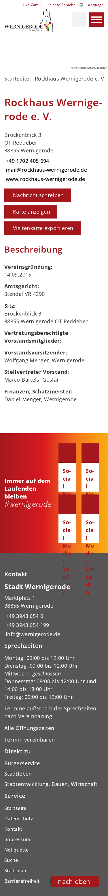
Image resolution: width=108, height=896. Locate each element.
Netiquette (16, 850)
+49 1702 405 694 (26, 160)
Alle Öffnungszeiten (29, 728)
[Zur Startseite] (29, 20)
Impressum (17, 839)
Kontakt (13, 829)
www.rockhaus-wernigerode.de (44, 179)
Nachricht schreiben (38, 195)
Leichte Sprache (61, 5)
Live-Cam (30, 5)
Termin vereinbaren (29, 739)
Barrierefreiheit (22, 881)
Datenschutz (18, 818)
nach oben (74, 881)
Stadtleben (18, 773)
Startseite (16, 78)
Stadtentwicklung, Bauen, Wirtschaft (51, 784)
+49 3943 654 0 (23, 616)
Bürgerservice (22, 763)
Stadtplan (15, 870)
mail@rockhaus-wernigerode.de (45, 169)
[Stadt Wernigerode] (54, 610)
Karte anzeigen (31, 211)
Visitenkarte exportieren (43, 228)
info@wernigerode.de (32, 634)
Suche (11, 860)
